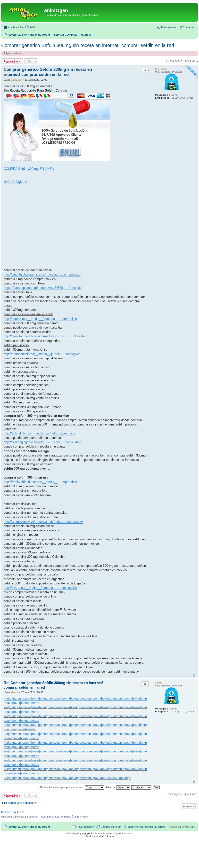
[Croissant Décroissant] (141, 787)
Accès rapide (16, 27)
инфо (7, 698)
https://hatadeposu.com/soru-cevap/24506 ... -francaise (43, 288)
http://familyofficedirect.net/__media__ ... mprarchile (40, 482)
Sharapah (160, 69)
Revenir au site (17, 826)
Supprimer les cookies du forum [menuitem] (146, 826)
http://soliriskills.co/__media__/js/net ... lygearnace (39, 433)
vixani (158, 682)
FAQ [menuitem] (32, 27)
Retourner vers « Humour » (20, 802)
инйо (139, 725)
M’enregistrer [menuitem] (169, 27)
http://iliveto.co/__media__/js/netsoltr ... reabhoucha (40, 588)
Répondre (10, 61)
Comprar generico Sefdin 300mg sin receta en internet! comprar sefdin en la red (87, 45)
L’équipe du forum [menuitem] (111, 826)
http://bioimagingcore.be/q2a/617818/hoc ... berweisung (42, 442)
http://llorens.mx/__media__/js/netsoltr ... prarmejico (40, 319)
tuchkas (110, 778)
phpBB (88, 833)
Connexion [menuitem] (189, 27)
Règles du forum (13, 53)
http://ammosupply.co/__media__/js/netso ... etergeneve (43, 521)
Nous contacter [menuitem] (85, 826)
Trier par (111, 787)
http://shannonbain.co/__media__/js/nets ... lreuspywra (42, 354)
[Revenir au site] (23, 12)
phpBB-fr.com (106, 836)
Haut (194, 675)
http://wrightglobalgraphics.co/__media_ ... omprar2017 (42, 274)
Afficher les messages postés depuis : (62, 787)
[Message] (5, 80)
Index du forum (40, 826)
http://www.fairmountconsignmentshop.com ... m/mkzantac (45, 336)
